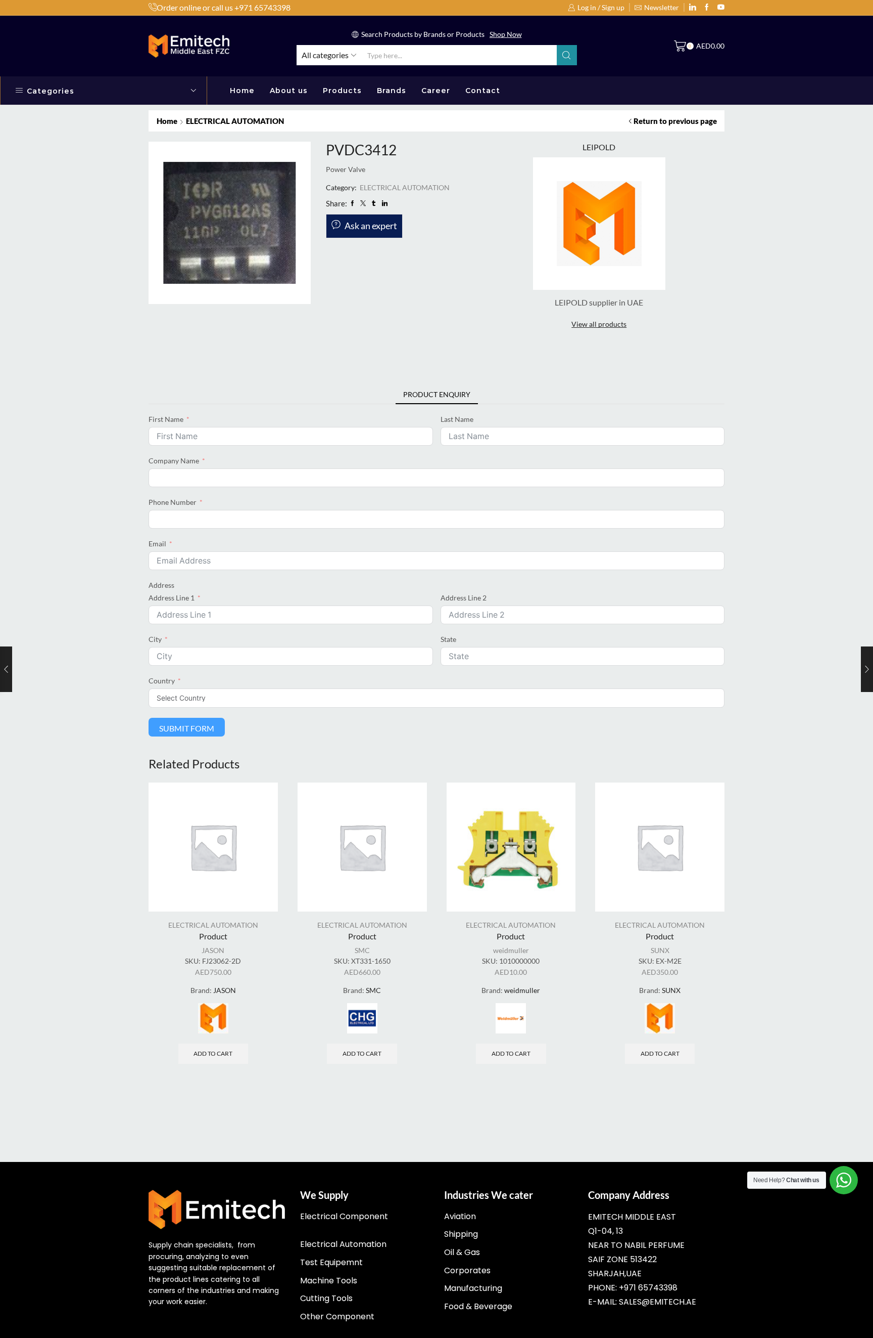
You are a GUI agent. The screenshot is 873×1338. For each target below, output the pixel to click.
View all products (598, 324)
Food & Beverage (478, 1306)
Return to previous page (675, 120)
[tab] (437, 394)
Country (162, 680)
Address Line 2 (464, 597)
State (448, 639)
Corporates (467, 1270)
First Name (166, 419)
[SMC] (362, 1018)
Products (342, 90)
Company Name (174, 460)
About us (289, 90)
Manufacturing (473, 1288)
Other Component (337, 1316)
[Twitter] (720, 8)
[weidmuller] (511, 1018)
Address (161, 585)
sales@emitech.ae (657, 1302)
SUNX (660, 950)
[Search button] (567, 55)
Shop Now (506, 34)
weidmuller (511, 950)
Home (242, 90)
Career (435, 90)
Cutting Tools (326, 1298)
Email (157, 543)
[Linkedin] (692, 8)
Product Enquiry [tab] (436, 394)
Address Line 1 (172, 597)
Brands (391, 90)
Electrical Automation (343, 1244)
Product (213, 936)
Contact (482, 90)
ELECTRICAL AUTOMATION (235, 120)
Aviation (460, 1216)
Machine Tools (328, 1280)
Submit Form (186, 728)
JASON (213, 950)
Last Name (457, 419)
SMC (362, 950)
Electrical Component (344, 1216)
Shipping (461, 1234)
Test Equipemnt (331, 1262)
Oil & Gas (462, 1252)
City (155, 639)
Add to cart (212, 1053)
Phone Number (173, 502)
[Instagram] (706, 8)
